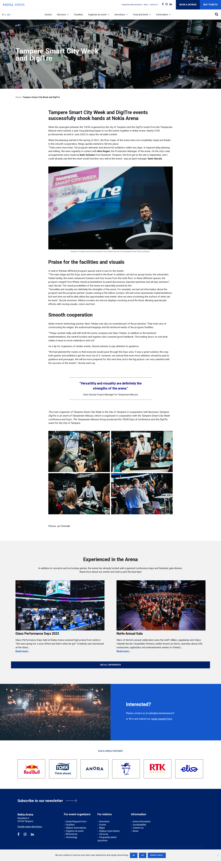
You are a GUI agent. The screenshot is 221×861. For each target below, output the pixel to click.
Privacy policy (156, 855)
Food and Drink (140, 14)
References (72, 834)
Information (162, 14)
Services (61, 14)
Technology (71, 837)
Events (48, 14)
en (8, 15)
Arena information (141, 821)
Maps (102, 828)
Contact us (154, 5)
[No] (218, 855)
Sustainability (139, 824)
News (146, 5)
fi (3, 15)
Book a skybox (187, 4)
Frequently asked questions (131, 5)
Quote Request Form (76, 821)
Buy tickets (210, 4)
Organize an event (97, 14)
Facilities (78, 14)
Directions (120, 14)
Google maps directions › (30, 826)
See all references (110, 665)
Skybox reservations (76, 828)
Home (18, 97)
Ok (133, 855)
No (142, 855)
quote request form (161, 718)
